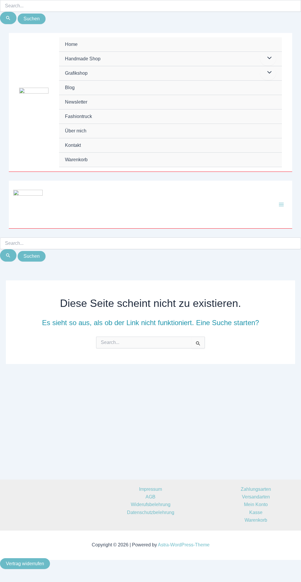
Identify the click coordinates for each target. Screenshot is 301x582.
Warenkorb (76, 159)
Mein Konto (256, 504)
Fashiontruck (78, 116)
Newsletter (76, 101)
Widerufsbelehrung (150, 504)
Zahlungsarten (256, 489)
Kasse (255, 512)
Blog (70, 87)
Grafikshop (76, 73)
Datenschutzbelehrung (150, 512)
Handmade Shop (83, 58)
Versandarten (256, 496)
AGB (150, 496)
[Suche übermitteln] (8, 18)
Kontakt (73, 145)
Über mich (75, 130)
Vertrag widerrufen (25, 563)
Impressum (150, 489)
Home (71, 44)
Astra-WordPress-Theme (184, 544)
